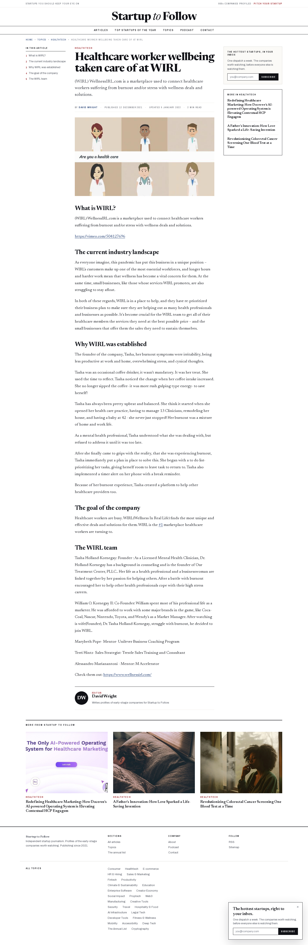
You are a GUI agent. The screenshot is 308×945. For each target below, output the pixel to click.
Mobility (113, 923)
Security (113, 907)
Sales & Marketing (138, 874)
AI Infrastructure (117, 912)
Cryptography (140, 928)
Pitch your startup (268, 3)
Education (148, 885)
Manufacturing (117, 901)
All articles (114, 842)
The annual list (117, 852)
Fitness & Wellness (144, 917)
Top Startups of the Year (135, 30)
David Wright (88, 107)
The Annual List (117, 928)
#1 (161, 525)
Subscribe (268, 76)
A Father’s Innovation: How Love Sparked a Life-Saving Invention (251, 128)
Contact (207, 30)
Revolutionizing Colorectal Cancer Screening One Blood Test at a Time (252, 143)
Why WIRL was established (44, 67)
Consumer (114, 868)
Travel (126, 907)
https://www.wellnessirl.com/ (127, 675)
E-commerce (151, 868)
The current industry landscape (47, 61)
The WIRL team (38, 78)
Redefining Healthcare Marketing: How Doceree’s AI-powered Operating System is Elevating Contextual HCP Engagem (250, 109)
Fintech (112, 879)
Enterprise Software (120, 890)
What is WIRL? (37, 55)
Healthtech (58, 39)
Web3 (149, 896)
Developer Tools (118, 917)
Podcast (187, 30)
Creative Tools (139, 901)
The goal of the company (43, 72)
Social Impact (116, 896)
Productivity (128, 879)
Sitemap (234, 847)
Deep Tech (149, 923)
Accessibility (130, 923)
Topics (168, 30)
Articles (101, 30)
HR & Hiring (115, 874)
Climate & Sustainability (123, 885)
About (172, 842)
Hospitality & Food (146, 907)
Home (29, 39)
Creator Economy (147, 890)
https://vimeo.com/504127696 (100, 237)
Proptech (135, 896)
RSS (231, 842)
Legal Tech (138, 912)
